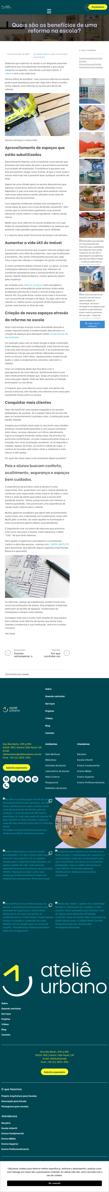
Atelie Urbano (43, 53)
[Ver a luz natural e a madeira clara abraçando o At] (92, 117)
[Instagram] (13, 779)
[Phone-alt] (6, 785)
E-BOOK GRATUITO (59, 544)
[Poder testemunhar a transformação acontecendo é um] (92, 144)
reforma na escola (33, 284)
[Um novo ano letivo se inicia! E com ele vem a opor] (92, 305)
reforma (9, 73)
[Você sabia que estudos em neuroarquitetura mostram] (92, 252)
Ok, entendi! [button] (54, 1183)
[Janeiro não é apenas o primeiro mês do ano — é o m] (92, 279)
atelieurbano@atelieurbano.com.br (22, 754)
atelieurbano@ (58, 1058)
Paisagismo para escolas (91, 67)
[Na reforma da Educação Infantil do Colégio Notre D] (92, 91)
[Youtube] (28, 779)
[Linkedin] (35, 779)
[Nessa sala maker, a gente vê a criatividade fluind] (92, 225)
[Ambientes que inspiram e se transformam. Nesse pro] (92, 171)
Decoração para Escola (90, 64)
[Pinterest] (20, 779)
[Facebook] (6, 779)
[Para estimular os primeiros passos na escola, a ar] (92, 198)
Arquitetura (39, 56)
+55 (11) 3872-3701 (20, 757)
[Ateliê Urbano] (8, 7)
